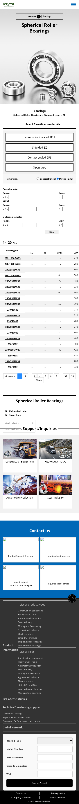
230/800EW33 (12, 338)
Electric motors (25, 633)
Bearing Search (39, 783)
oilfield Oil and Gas (27, 637)
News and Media (13, 429)
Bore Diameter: (14, 757)
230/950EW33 (12, 269)
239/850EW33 (12, 304)
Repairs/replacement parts (16, 717)
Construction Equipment (30, 610)
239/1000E (12, 332)
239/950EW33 (12, 281)
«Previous (10, 376)
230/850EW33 (12, 298)
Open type (39, 167)
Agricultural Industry (28, 630)
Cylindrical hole (17, 411)
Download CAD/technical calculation (21, 721)
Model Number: (15, 749)
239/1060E (12, 309)
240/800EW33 (12, 327)
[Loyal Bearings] (9, 4)
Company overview (21, 797)
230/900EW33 (12, 286)
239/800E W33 (12, 349)
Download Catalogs (13, 713)
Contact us (21, 793)
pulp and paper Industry (30, 641)
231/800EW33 (12, 315)
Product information (10, 647)
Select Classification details (43, 124)
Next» (38, 380)
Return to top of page (72, 598)
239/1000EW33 (13, 275)
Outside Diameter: (16, 765)
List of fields (27, 651)
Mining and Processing (29, 626)
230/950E (13, 344)
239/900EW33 (12, 292)
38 (72, 376)
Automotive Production (29, 618)
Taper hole (15, 415)
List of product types (32, 604)
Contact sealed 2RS (39, 157)
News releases (57, 797)
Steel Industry (12, 422)
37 (66, 376)
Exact (62, 193)
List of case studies (15, 699)
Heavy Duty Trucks (27, 614)
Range (6, 193)
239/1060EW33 (13, 258)
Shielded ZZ (39, 147)
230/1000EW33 (13, 264)
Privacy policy (58, 793)
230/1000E (12, 321)
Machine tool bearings (29, 645)
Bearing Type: (13, 740)
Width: (10, 774)
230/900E (13, 367)
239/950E (13, 355)
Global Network (13, 727)
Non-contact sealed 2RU (39, 137)
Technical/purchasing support (21, 707)
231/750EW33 (12, 361)
